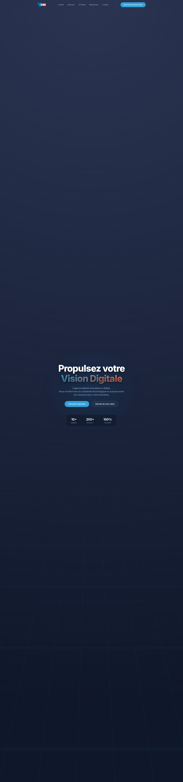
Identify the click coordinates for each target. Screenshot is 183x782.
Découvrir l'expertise (76, 404)
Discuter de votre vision (104, 404)
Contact (105, 5)
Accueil (61, 5)
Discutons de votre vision (133, 5)
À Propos (82, 5)
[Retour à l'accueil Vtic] (41, 5)
